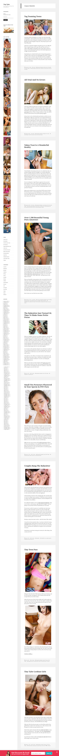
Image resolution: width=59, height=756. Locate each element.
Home (4, 13)
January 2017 (6, 372)
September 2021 (6, 333)
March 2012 (6, 410)
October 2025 (5, 302)
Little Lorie (5, 248)
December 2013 (6, 394)
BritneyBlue (5, 241)
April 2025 (5, 304)
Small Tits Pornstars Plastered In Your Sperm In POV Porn (38, 386)
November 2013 (6, 395)
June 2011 (5, 414)
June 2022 (5, 325)
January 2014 (6, 392)
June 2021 (5, 336)
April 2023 (5, 316)
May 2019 (5, 352)
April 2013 (5, 401)
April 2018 (5, 361)
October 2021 (5, 332)
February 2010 (6, 425)
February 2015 (6, 382)
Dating (4, 273)
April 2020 (5, 343)
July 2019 (5, 351)
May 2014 (5, 388)
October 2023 (5, 311)
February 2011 (6, 415)
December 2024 (6, 305)
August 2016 (6, 376)
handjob (4, 277)
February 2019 (5, 354)
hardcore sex (43, 68)
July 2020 (5, 342)
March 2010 (6, 424)
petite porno (45, 362)
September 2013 (6, 396)
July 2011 (5, 413)
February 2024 (5, 309)
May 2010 (5, 422)
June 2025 (5, 303)
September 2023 (6, 312)
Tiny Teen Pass (31, 549)
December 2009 (6, 427)
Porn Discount (26, 207)
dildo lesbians (30, 745)
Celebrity (4, 272)
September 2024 (6, 306)
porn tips (29, 539)
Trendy (34, 67)
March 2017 (6, 371)
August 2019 (5, 350)
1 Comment (48, 745)
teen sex (50, 68)
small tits (29, 134)
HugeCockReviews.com (7, 246)
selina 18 (39, 661)
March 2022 (5, 327)
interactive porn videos (28, 455)
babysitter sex (26, 374)
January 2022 (5, 329)
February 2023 (5, 318)
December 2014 (6, 384)
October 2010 (6, 417)
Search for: (5, 16)
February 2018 (5, 362)
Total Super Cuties (6, 258)
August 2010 (6, 419)
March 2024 (5, 308)
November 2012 (6, 404)
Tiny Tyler (6, 4)
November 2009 (6, 428)
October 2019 (5, 348)
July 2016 (5, 377)
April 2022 (5, 326)
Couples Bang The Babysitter (37, 466)
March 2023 (5, 317)
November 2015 (6, 379)
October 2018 (5, 358)
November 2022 (6, 322)
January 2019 (5, 355)
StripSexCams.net (6, 256)
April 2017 (5, 370)
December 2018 (6, 356)
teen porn (46, 68)
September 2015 (6, 380)
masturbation (5, 282)
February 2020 (5, 345)
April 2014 (5, 389)
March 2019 (5, 353)
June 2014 (5, 387)
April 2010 (5, 423)
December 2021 (6, 330)
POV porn (26, 435)
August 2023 (5, 313)
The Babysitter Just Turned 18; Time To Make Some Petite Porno (38, 315)
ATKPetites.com (26, 301)
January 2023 (5, 320)
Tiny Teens (32, 373)
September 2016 (6, 375)
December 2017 (6, 363)
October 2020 (5, 340)
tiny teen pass (40, 134)
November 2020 (6, 339)
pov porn (33, 455)
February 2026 (5, 301)
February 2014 (6, 391)
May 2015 (5, 381)
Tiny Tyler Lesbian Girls (35, 671)
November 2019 (6, 347)
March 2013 (6, 402)
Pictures (4, 284)
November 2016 (6, 373)
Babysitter (5, 268)
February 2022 (5, 328)
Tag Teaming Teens (32, 16)
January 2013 (6, 403)
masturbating (47, 206)
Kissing (4, 279)
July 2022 (5, 324)
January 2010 (6, 426)
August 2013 (6, 397)
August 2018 (5, 360)
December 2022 (6, 321)
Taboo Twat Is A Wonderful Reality (36, 146)
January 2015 (6, 383)
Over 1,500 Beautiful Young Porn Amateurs (36, 218)
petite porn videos (32, 301)
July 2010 (5, 420)
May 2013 (5, 400)
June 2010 (5, 421)
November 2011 (6, 411)
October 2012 (6, 405)
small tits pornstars (43, 442)
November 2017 (6, 364)
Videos (4, 291)
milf (50, 206)
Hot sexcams (5, 244)
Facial (4, 275)
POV (4, 285)
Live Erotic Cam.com (6, 249)
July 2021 (5, 335)
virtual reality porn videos (40, 207)
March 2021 (5, 337)
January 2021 (5, 338)
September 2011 (6, 412)
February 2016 (6, 378)
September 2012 (6, 406)
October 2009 (6, 429)
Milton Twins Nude (6, 251)
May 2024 (5, 307)
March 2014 (6, 390)
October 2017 (6, 366)
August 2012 (6, 407)
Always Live (5, 239)
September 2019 (6, 349)
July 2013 (5, 398)
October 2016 (6, 374)
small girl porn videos (44, 301)
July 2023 (5, 314)
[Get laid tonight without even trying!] (8, 30)
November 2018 (6, 357)
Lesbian (4, 280)
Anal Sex (4, 266)
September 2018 (6, 359)
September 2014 (6, 385)
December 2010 (6, 416)
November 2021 (6, 331)
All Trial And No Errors (34, 80)
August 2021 (5, 334)
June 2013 (5, 399)
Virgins (4, 260)
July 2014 (5, 386)
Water (4, 292)
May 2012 (5, 409)
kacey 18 (32, 661)
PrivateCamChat (6, 253)
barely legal (33, 68)
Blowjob (4, 270)
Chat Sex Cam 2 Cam (6, 242)
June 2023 (5, 315)
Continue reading (28, 653)
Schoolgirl (5, 287)
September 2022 (6, 323)
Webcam (4, 294)
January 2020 (5, 346)
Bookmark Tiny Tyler (6, 14)
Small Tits (5, 255)
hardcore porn (38, 68)
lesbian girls (36, 661)
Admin (34, 299)
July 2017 (5, 367)
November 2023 (6, 310)
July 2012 (5, 408)
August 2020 (5, 341)
